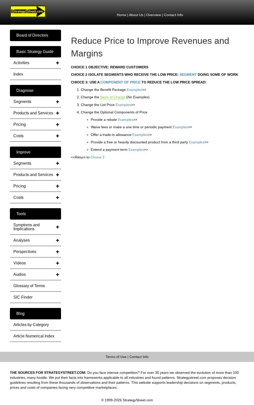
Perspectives (24, 252)
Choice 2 (97, 157)
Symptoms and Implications (26, 227)
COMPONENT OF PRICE (120, 82)
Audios (19, 274)
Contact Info (173, 15)
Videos (19, 263)
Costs (18, 136)
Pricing (19, 124)
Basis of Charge (112, 97)
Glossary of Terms (29, 286)
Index (18, 74)
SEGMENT (188, 74)
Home (121, 15)
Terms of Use (116, 357)
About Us (136, 15)
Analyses (21, 240)
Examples (134, 90)
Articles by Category (31, 325)
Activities (21, 63)
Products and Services (33, 113)
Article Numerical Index (33, 336)
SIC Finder (22, 297)
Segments (22, 102)
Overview (153, 15)
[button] (35, 35)
